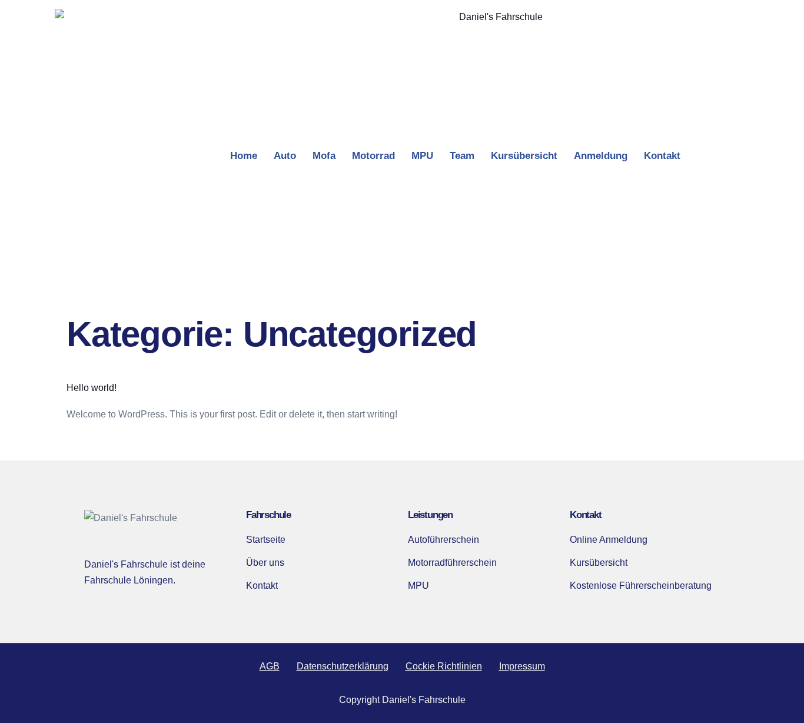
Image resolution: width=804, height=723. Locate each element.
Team (462, 155)
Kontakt (662, 155)
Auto (285, 155)
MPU (422, 155)
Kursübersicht (524, 155)
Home (243, 155)
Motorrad (373, 155)
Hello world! (92, 388)
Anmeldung (600, 155)
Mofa (324, 155)
